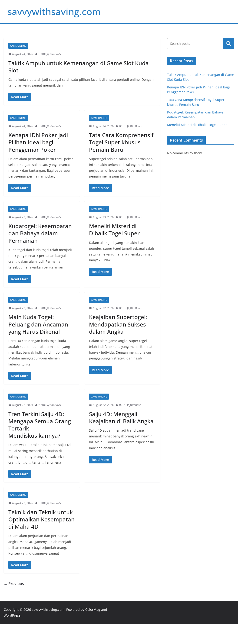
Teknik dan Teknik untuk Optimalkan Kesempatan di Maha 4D (41, 519)
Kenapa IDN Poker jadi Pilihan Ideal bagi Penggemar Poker (38, 142)
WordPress (12, 615)
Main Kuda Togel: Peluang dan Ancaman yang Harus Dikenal (38, 324)
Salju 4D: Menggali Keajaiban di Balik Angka (121, 417)
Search (228, 43)
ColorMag (92, 609)
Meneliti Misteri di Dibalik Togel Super (114, 229)
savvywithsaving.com (54, 11)
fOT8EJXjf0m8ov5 (50, 54)
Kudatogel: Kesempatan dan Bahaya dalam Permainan (40, 233)
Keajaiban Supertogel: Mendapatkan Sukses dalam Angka (118, 324)
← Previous (14, 583)
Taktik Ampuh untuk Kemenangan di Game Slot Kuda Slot (78, 66)
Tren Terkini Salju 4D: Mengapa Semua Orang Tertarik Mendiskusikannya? (39, 425)
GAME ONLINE (18, 45)
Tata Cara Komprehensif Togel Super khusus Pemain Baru (121, 142)
